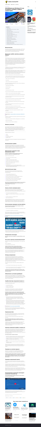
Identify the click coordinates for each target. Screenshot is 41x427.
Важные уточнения (9, 30)
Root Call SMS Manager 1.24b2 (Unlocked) (8, 408)
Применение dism (9, 40)
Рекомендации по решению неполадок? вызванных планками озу (15, 44)
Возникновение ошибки (10, 31)
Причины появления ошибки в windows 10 (12, 41)
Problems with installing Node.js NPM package (31, 30)
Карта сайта (16, 4)
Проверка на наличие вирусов (10, 42)
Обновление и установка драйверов (11, 38)
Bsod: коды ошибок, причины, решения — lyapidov (13, 29)
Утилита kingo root (30, 28)
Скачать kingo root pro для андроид (24, 415)
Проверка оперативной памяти (10, 43)
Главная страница (7, 4)
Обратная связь (13, 4)
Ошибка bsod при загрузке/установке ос (11, 39)
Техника (7, 21)
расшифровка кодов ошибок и (8, 394)
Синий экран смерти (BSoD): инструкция (17, 394)
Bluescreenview (8, 28)
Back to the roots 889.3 (8, 419)
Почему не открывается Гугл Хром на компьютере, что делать (31, 24)
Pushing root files (16, 414)
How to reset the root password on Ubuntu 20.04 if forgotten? (31, 32)
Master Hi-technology (13, 1)
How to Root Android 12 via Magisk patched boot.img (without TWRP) (32, 419)
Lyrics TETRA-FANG (30, 15)
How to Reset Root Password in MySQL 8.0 (16, 407)
